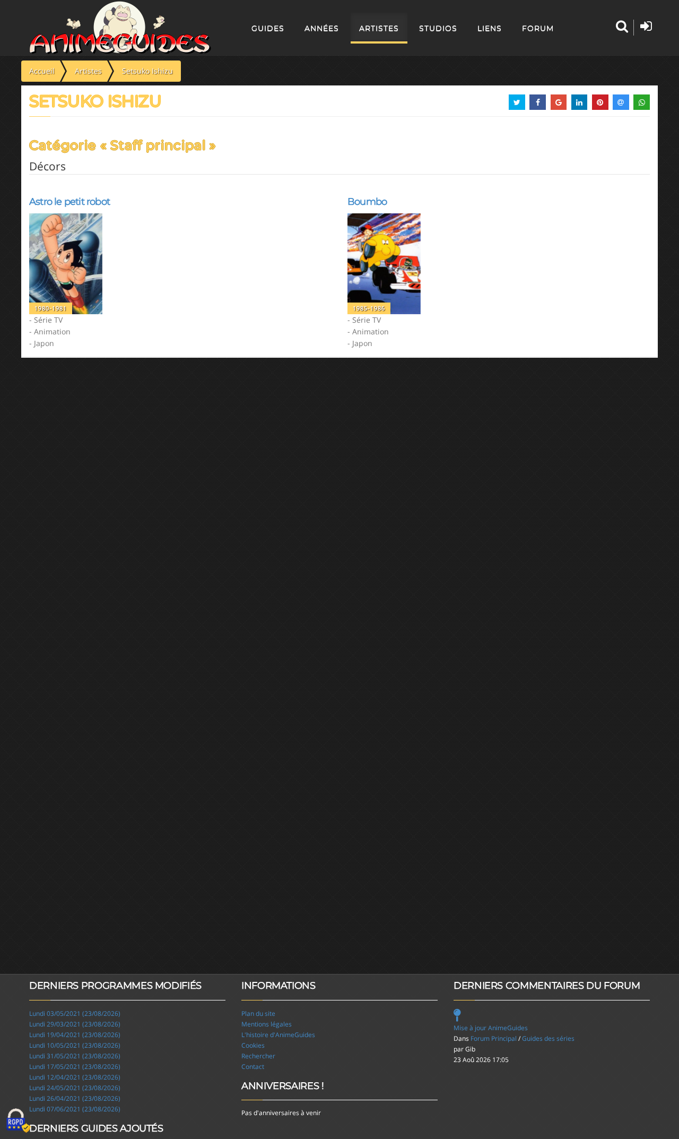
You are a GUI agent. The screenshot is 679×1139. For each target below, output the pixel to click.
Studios (438, 28)
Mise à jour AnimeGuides (491, 1027)
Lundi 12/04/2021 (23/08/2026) (74, 1077)
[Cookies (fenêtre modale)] (18, 1121)
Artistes (379, 28)
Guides (267, 28)
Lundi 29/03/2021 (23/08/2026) (74, 1024)
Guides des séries (548, 1038)
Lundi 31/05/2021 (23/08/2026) (74, 1055)
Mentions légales (266, 1024)
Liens (489, 28)
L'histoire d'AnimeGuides (278, 1034)
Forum (538, 28)
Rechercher (258, 1055)
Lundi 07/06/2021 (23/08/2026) (74, 1109)
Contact (252, 1066)
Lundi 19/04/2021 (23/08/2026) (74, 1034)
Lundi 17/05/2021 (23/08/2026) (74, 1066)
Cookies (253, 1045)
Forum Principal (494, 1038)
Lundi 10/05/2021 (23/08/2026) (74, 1045)
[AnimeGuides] (120, 27)
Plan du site (258, 1013)
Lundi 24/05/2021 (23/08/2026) (74, 1087)
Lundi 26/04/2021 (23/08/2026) (74, 1098)
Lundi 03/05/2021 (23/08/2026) (74, 1013)
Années (321, 28)
